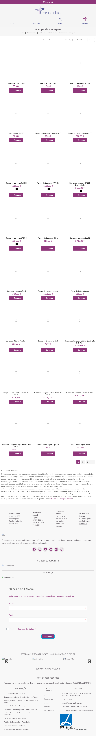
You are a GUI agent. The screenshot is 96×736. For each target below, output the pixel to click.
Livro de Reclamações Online (15, 718)
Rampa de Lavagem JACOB (16, 238)
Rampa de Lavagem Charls (48, 291)
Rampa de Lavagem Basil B (80, 238)
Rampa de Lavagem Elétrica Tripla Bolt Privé (47, 394)
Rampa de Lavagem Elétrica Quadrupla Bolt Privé (80, 342)
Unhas (46, 703)
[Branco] (15, 189)
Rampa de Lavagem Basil (16, 291)
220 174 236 (67, 699)
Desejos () (49, 2)
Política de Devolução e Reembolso (17, 722)
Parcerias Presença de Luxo (14, 726)
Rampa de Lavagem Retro (80, 445)
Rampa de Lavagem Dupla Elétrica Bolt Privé (16, 445)
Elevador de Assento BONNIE (80, 83)
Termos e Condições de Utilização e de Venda (21, 697)
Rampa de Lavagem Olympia (48, 445)
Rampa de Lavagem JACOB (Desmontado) (79, 184)
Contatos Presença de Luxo (14, 693)
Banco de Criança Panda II (16, 341)
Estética (47, 706)
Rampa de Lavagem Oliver (48, 238)
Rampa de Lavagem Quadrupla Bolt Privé (16, 394)
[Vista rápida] (28, 52)
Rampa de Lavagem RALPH (16, 183)
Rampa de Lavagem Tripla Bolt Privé (79, 393)
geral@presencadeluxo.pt (71, 703)
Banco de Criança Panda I (48, 341)
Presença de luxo (80, 729)
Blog (45, 695)
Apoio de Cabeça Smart (80, 291)
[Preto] (17, 189)
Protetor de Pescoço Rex (48, 83)
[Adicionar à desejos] (28, 47)
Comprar (17, 90)
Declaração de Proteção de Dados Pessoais (20, 709)
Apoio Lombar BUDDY (16, 133)
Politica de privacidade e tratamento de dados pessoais (21, 713)
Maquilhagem (49, 710)
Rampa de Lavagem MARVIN (48, 183)
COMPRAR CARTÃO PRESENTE (48, 669)
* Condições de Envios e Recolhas (16, 729)
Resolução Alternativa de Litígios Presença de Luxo (21, 701)
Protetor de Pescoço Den (16, 83)
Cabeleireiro (48, 699)
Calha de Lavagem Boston (61, 499)
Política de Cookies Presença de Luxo (18, 706)
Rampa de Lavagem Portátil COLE (48, 133)
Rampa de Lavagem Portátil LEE (80, 133)
